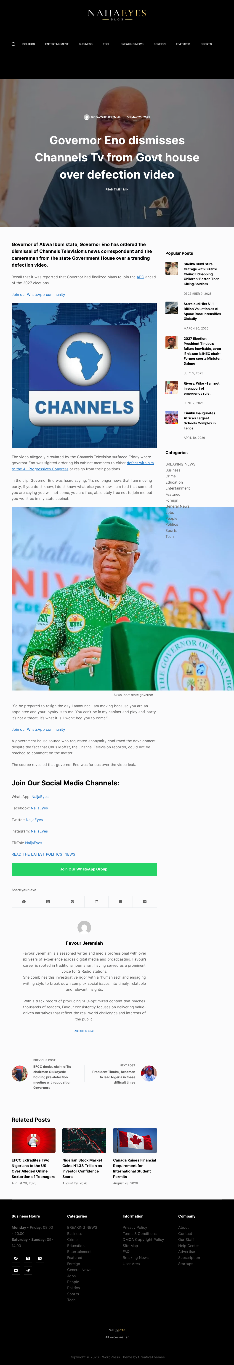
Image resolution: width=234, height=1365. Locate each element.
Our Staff (186, 1239)
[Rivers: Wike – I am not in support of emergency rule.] (171, 387)
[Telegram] (28, 1270)
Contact (185, 1233)
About (183, 1227)
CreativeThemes (151, 1357)
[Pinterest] (72, 902)
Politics (28, 44)
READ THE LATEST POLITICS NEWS (43, 854)
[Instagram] (40, 1258)
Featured (183, 44)
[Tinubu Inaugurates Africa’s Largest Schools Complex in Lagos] (171, 417)
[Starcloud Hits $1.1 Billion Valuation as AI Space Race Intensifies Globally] (171, 308)
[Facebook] (24, 902)
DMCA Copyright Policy (143, 1239)
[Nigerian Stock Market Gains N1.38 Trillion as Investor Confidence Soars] (84, 1140)
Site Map (130, 1245)
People (171, 518)
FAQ (126, 1251)
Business (86, 44)
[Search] (14, 44)
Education (174, 482)
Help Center (188, 1245)
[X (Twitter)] (48, 902)
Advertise (186, 1251)
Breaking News (136, 1257)
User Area (131, 1263)
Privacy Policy (135, 1227)
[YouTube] (16, 1270)
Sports (206, 44)
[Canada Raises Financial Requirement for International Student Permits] (135, 1140)
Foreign (160, 44)
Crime (170, 476)
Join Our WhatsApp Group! (84, 869)
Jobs (169, 512)
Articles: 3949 (84, 1031)
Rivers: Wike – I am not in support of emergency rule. (202, 388)
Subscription (189, 1257)
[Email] (145, 902)
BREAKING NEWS (132, 44)
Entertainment (57, 44)
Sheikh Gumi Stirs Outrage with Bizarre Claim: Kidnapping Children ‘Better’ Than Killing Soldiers (201, 274)
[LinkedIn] (97, 902)
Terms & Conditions (140, 1233)
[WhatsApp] (121, 902)
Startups (185, 1263)
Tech (106, 44)
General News (177, 506)
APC (140, 277)
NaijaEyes (40, 796)
